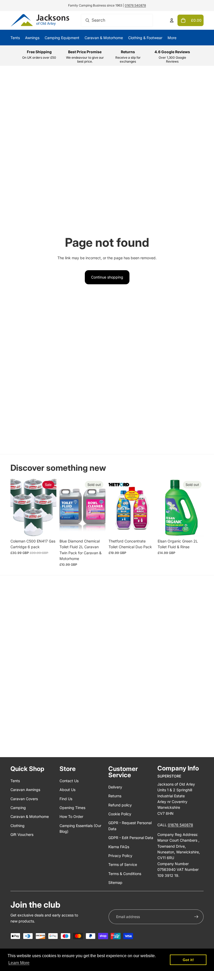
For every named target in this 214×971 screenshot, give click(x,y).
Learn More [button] (18, 963)
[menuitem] (172, 37)
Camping (18, 807)
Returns (114, 796)
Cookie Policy (119, 814)
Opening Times (72, 807)
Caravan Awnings (25, 789)
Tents (15, 781)
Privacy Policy (120, 855)
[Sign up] (196, 917)
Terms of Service (122, 864)
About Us (67, 789)
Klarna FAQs (118, 847)
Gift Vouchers (21, 834)
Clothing (17, 825)
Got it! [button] (188, 960)
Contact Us (69, 781)
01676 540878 (135, 5)
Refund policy (120, 805)
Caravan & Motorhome (29, 816)
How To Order (71, 816)
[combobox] (117, 20)
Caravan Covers (24, 799)
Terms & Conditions (124, 873)
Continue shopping (107, 277)
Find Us (66, 799)
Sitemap (115, 882)
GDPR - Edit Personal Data (130, 837)
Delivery (115, 787)
